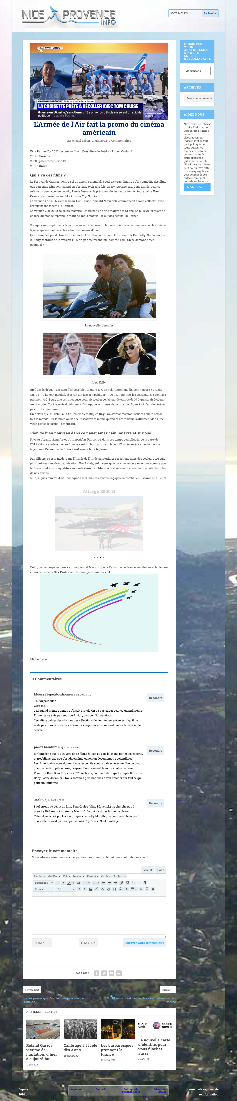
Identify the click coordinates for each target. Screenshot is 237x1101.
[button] (43, 882)
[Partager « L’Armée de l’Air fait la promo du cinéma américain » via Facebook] (96, 973)
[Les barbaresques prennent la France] (118, 1029)
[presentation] (39, 876)
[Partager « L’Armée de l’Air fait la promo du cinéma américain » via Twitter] (104, 973)
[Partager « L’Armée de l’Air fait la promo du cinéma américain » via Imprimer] (119, 973)
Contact (100, 1089)
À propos (76, 1089)
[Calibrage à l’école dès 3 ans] (80, 1029)
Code (160, 870)
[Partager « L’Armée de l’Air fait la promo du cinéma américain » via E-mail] (111, 973)
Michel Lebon (81, 140)
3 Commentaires (120, 140)
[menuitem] (39, 876)
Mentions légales (160, 1090)
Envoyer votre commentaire (144, 943)
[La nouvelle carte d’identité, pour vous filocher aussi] (155, 1026)
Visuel (147, 870)
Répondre (155, 698)
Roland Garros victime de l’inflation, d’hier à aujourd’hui (41, 1052)
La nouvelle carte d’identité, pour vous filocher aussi (154, 1046)
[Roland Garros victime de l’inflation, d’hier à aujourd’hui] (43, 1029)
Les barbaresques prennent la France (117, 1050)
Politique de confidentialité (131, 1090)
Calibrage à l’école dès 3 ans (80, 1047)
